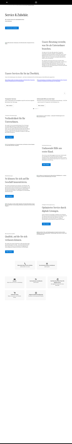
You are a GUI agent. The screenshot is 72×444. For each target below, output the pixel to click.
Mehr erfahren (9, 137)
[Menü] (7, 2)
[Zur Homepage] (36, 2)
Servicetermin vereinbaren (11, 28)
